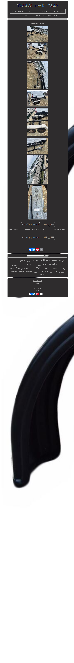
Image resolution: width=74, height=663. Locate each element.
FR (39, 290)
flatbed (33, 265)
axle (54, 260)
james (22, 261)
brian (42, 274)
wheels (33, 274)
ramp (61, 261)
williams (45, 260)
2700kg (35, 260)
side (20, 265)
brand (12, 269)
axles (38, 274)
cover (25, 265)
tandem (32, 269)
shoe (51, 272)
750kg (39, 268)
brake (14, 271)
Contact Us (37, 283)
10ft (64, 269)
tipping (36, 272)
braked (29, 272)
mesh (55, 272)
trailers (59, 269)
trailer (53, 264)
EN (36, 290)
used (39, 265)
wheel (61, 265)
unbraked (15, 261)
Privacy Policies (38, 286)
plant (21, 271)
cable (28, 261)
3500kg (44, 271)
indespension (61, 272)
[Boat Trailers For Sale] (37, 34)
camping (14, 265)
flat (50, 269)
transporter (22, 268)
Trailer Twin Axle (37, 281)
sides (55, 269)
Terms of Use (37, 288)
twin (44, 264)
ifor (46, 268)
